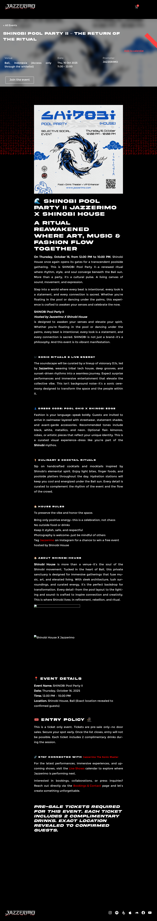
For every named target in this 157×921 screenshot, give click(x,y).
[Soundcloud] (136, 912)
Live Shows (76, 768)
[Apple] (130, 912)
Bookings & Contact (87, 785)
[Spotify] (116, 912)
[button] (150, 6)
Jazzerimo (47, 540)
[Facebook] (143, 912)
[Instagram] (110, 912)
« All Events (10, 25)
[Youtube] (149, 912)
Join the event (20, 79)
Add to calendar (134, 50)
